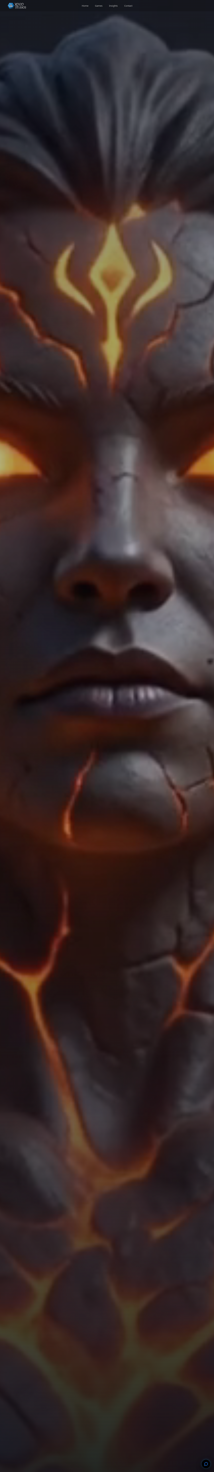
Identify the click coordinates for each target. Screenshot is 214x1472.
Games (98, 5)
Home (85, 5)
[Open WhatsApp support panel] (206, 1464)
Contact (128, 5)
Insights (113, 5)
